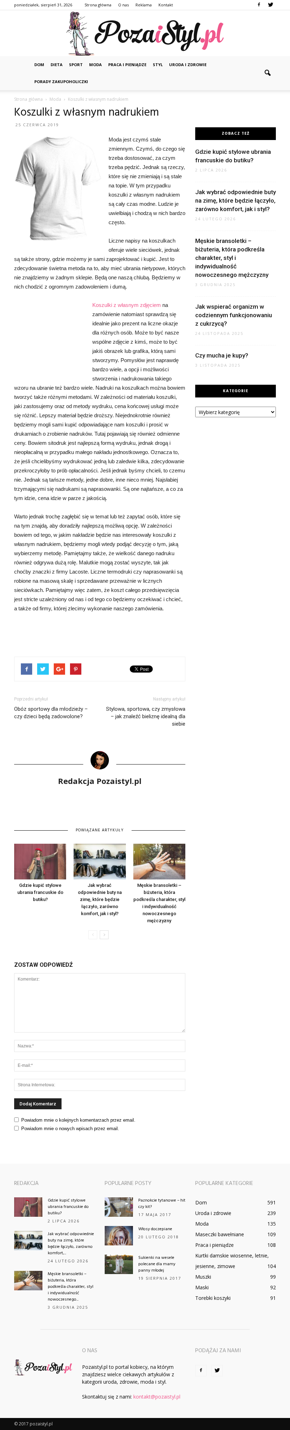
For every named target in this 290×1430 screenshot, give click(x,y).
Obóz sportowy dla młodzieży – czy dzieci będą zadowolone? (51, 713)
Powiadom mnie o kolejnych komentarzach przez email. (78, 1120)
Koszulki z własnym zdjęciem (126, 305)
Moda (95, 64)
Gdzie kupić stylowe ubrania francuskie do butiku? (40, 892)
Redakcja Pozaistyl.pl (99, 780)
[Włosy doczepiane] (119, 1235)
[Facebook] (259, 5)
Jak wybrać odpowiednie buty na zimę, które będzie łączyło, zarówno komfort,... (71, 1244)
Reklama (143, 4)
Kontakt (165, 4)
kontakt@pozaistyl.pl (156, 1396)
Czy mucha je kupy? (221, 355)
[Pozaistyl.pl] (145, 34)
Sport (76, 64)
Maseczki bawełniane (219, 1234)
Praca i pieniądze (127, 64)
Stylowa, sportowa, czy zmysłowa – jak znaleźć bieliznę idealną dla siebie (145, 716)
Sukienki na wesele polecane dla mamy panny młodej (156, 1264)
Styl (158, 64)
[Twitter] (270, 5)
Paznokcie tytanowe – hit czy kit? (161, 1203)
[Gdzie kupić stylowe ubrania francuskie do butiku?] (40, 861)
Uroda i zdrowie (188, 64)
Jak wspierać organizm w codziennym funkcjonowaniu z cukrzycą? (233, 315)
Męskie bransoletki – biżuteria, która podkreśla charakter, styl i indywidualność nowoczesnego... (70, 1287)
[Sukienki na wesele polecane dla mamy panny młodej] (119, 1264)
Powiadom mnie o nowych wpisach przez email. (70, 1128)
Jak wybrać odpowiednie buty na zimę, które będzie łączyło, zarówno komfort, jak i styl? (100, 899)
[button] (267, 73)
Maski (202, 1287)
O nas (123, 4)
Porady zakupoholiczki (61, 81)
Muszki (203, 1276)
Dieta (57, 64)
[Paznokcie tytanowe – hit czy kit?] (119, 1207)
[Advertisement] (49, 339)
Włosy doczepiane (155, 1229)
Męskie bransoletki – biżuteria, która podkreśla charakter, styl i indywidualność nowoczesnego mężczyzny (231, 257)
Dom (39, 64)
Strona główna (98, 4)
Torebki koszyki (213, 1298)
